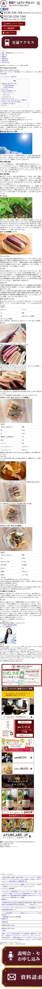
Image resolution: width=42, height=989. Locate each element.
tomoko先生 (21, 904)
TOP (1, 72)
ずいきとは (4, 89)
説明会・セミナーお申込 (9, 934)
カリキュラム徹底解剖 (8, 888)
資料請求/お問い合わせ (8, 925)
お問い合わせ (5, 62)
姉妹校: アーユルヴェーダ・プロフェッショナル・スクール (23, 935)
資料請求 (4, 928)
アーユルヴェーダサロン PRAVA (32, 939)
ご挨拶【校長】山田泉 (8, 877)
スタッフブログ (8, 72)
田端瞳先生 (21, 902)
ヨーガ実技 (10, 895)
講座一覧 (4, 55)
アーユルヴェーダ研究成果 (21, 893)
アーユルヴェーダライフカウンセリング (22, 886)
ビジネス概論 (20, 897)
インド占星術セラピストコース (25, 913)
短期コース (13, 909)
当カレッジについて (7, 874)
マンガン (6, 94)
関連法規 (13, 897)
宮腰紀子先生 (36, 902)
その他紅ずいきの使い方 (8, 103)
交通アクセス (20, 934)
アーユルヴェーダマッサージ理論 (27, 891)
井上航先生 (14, 902)
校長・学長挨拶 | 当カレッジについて (12, 53)
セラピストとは (18, 879)
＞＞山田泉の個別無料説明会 (8, 625)
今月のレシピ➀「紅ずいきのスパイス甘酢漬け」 (14, 100)
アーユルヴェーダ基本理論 (9, 891)
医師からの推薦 (16, 881)
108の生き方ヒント (7, 937)
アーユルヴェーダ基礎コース (19, 884)
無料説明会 (5, 60)
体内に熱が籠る (8, 87)
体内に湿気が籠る (8, 85)
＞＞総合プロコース (6, 621)
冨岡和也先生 (28, 902)
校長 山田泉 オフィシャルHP (21, 937)
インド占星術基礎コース (9, 913)
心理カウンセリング (33, 895)
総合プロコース (6, 884)
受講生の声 (5, 58)
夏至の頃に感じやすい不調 (8, 83)
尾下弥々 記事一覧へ (5, 649)
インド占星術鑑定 (30, 908)
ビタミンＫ (7, 96)
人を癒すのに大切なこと (30, 879)
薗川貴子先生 (13, 904)
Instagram (12, 661)
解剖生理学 (17, 895)
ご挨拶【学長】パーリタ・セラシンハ (26, 877)
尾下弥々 (14, 76)
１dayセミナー (33, 904)
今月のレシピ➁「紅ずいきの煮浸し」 (11, 101)
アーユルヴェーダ (7, 76)
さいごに (4, 105)
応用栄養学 (24, 895)
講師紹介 (4, 56)
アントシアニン (8, 92)
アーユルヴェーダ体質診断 (15, 939)
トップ (3, 51)
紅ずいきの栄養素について (8, 90)
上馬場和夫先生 (6, 902)
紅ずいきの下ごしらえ (7, 98)
